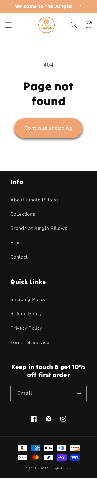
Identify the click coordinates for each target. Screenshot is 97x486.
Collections (22, 214)
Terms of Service (29, 342)
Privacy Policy (26, 328)
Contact (18, 257)
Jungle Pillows (61, 468)
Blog (15, 243)
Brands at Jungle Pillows (39, 228)
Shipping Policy (28, 299)
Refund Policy (26, 314)
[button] (8, 24)
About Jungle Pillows (34, 200)
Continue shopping (48, 127)
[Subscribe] (79, 393)
